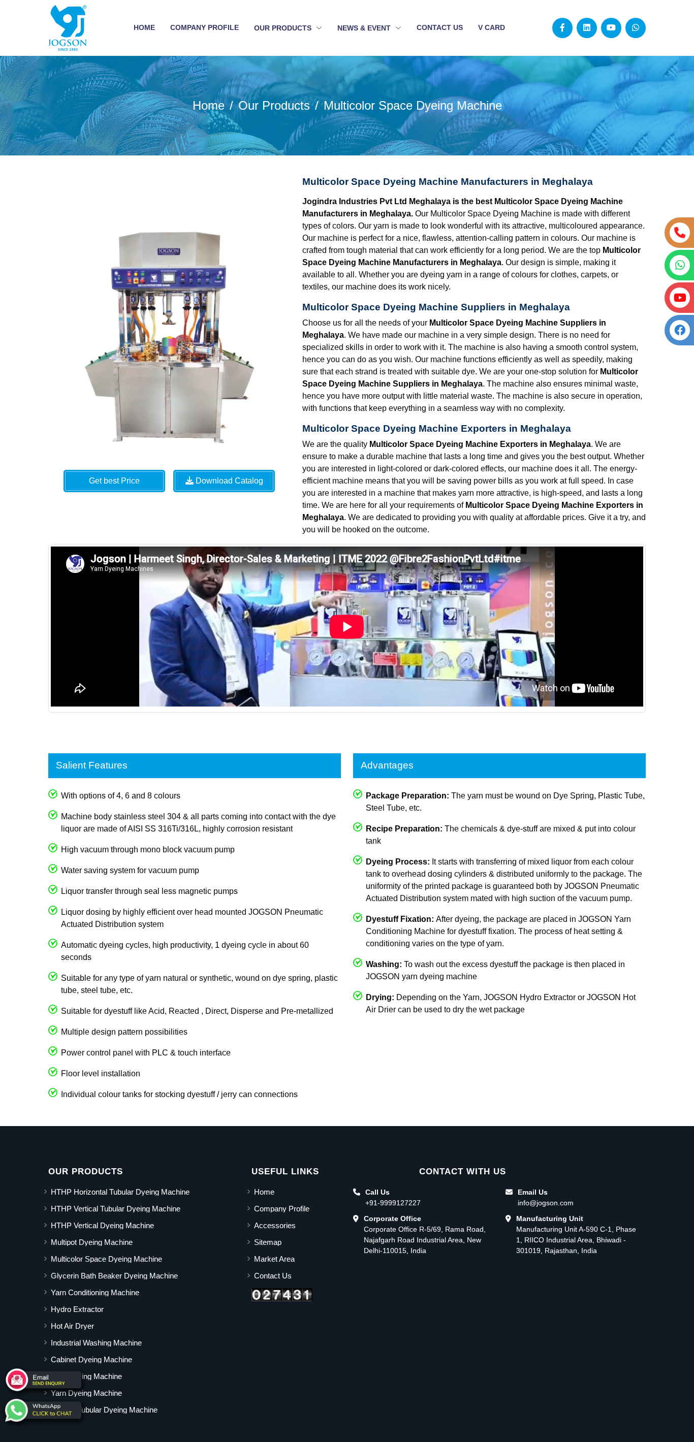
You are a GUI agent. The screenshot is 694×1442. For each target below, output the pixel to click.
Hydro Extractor (77, 1309)
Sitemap (267, 1242)
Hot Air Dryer (72, 1326)
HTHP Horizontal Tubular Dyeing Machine (120, 1192)
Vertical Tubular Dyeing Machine (104, 1410)
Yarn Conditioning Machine (95, 1292)
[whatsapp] (43, 1410)
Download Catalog (228, 480)
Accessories (275, 1225)
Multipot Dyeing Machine (92, 1242)
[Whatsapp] (635, 27)
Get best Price (114, 480)
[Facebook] (562, 27)
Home (144, 27)
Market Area (274, 1259)
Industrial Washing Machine (96, 1343)
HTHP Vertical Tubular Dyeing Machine (115, 1208)
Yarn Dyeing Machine (86, 1393)
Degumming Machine (86, 1376)
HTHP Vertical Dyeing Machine (102, 1225)
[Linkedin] (586, 27)
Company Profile (204, 27)
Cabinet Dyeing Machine (91, 1359)
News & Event (365, 28)
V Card (491, 27)
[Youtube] (611, 27)
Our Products (283, 28)
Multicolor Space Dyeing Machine (413, 105)
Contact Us (440, 27)
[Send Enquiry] (43, 1379)
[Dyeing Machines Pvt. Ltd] (67, 28)
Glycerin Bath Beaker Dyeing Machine (114, 1275)
